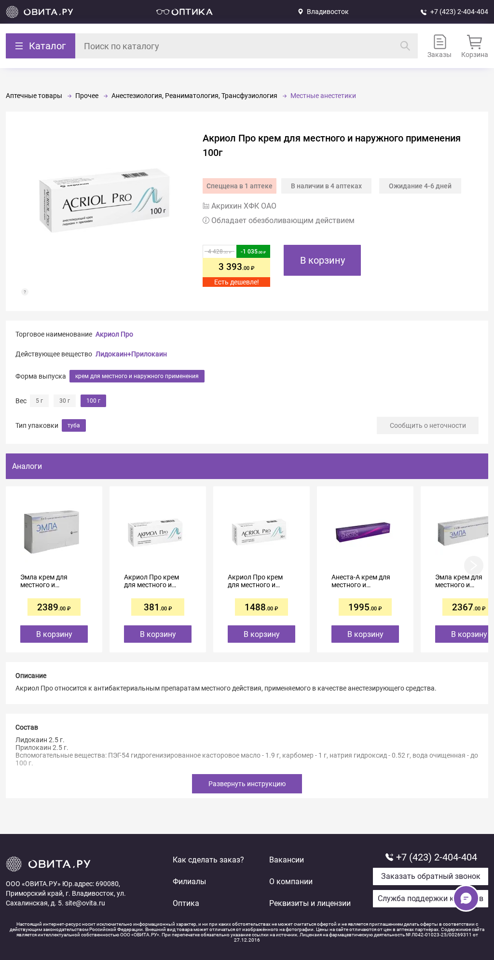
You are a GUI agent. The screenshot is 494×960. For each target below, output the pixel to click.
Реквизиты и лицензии (310, 903)
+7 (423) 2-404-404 (459, 11)
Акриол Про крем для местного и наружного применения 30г (255, 581)
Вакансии (286, 859)
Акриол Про (114, 334)
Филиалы (189, 881)
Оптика (186, 903)
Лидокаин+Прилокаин (131, 354)
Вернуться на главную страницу (39, 12)
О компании (291, 881)
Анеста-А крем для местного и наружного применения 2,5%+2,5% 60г (360, 581)
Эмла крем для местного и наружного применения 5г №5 (49, 581)
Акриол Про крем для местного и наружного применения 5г (151, 581)
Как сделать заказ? (208, 859)
